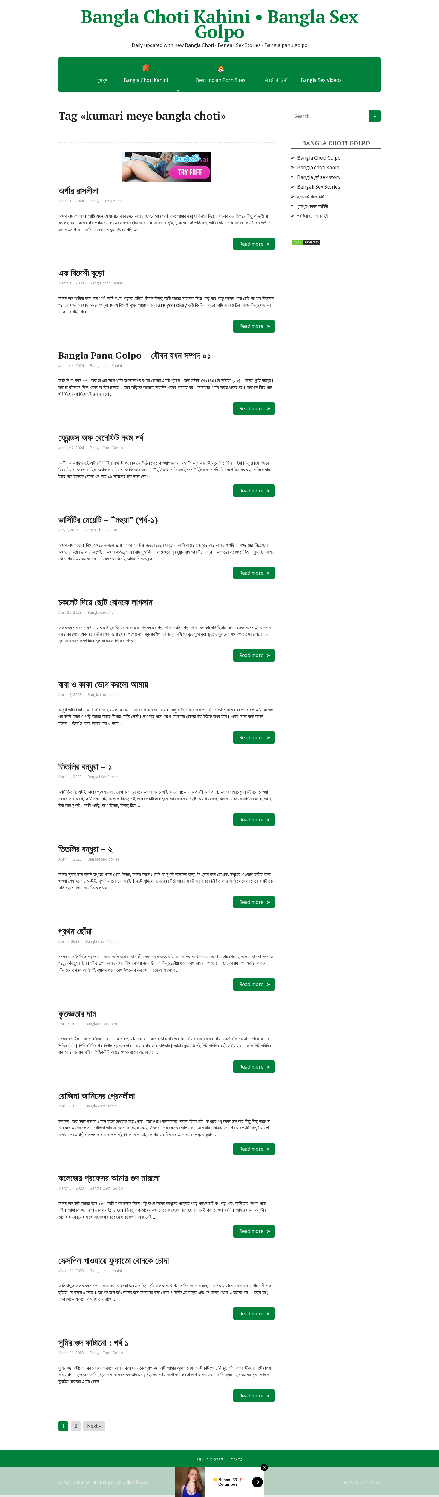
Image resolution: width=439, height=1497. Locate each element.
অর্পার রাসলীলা (78, 191)
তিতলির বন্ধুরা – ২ (85, 849)
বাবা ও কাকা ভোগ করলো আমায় (103, 684)
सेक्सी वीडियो (276, 80)
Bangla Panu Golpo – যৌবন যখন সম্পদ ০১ (134, 355)
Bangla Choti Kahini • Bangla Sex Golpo (219, 24)
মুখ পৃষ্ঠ (102, 80)
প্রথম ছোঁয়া (75, 931)
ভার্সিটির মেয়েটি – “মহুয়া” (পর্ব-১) (108, 520)
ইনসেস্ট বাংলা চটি (310, 196)
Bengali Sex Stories (106, 200)
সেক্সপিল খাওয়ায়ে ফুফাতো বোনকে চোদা (113, 1260)
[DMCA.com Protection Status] (306, 242)
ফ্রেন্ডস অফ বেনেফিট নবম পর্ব (100, 437)
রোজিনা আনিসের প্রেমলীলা (96, 1096)
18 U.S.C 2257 (210, 1460)
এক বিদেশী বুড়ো (81, 273)
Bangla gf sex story (318, 177)
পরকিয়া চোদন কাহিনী (313, 215)
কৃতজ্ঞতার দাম (77, 1014)
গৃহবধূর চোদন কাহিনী (312, 206)
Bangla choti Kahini (106, 283)
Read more (251, 244)
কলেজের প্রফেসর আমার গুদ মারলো (109, 1178)
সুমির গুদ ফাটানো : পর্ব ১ (93, 1342)
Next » (94, 1426)
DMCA (236, 1460)
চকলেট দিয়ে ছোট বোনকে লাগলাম (105, 602)
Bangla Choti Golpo (106, 447)
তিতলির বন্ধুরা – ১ (85, 766)
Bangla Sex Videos (321, 80)
